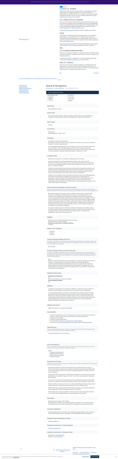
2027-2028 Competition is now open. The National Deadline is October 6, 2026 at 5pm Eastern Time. (55, 1)
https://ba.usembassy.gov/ (54, 428)
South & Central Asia (24, 89)
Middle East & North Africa (25, 88)
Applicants (29, 78)
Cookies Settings (85, 456)
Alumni (42, 78)
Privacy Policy (75, 452)
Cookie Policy (93, 452)
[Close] (116, 456)
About (20, 78)
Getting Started (65, 30)
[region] (59, 457)
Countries (24, 78)
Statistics (75, 447)
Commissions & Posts (82, 447)
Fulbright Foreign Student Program (77, 69)
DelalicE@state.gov (60, 435)
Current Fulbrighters (36, 78)
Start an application (84, 1)
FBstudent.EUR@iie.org (53, 421)
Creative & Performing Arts (66, 43)
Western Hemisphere (24, 92)
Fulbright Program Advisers (50, 78)
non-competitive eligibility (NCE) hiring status (67, 322)
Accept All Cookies (95, 456)
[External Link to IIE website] (62, 450)
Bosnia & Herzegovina (59, 88)
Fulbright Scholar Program (78, 28)
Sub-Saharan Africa (23, 91)
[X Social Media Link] (60, 73)
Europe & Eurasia (23, 87)
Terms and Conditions (84, 452)
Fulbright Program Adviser (74, 59)
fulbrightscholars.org (65, 55)
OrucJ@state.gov (59, 436)
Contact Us (90, 447)
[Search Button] (58, 77)
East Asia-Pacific (23, 85)
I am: (61, 6)
